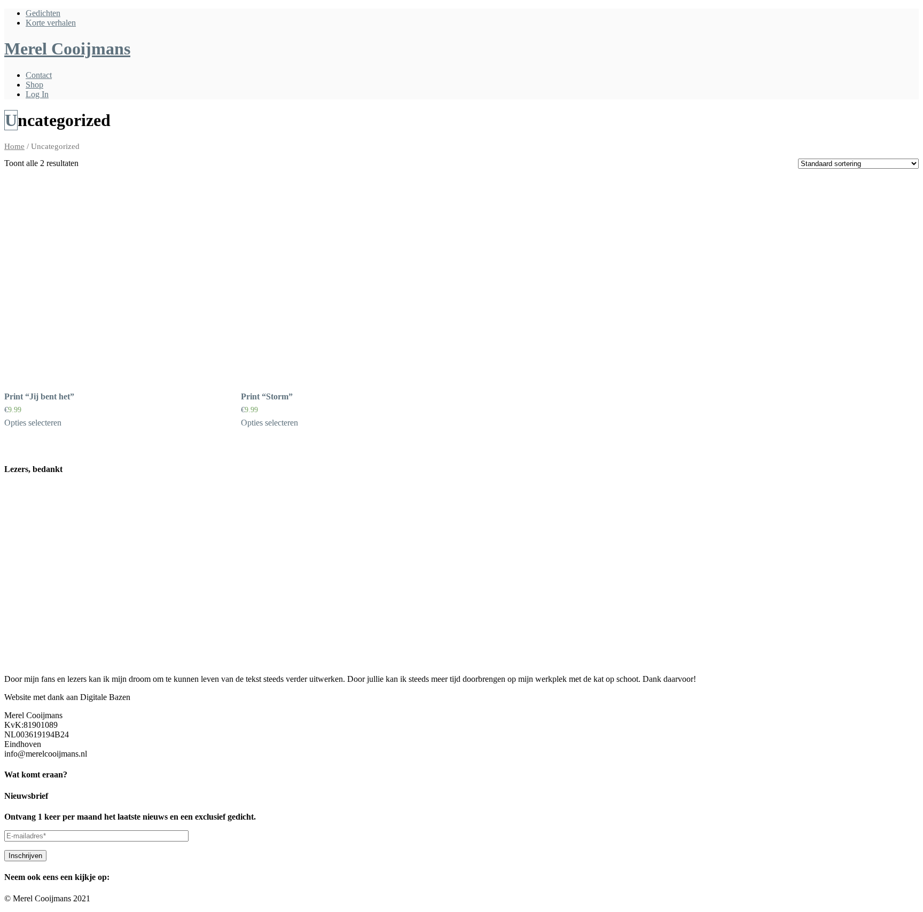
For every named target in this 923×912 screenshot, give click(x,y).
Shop (34, 84)
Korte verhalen (51, 22)
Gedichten (43, 13)
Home (14, 146)
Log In (37, 94)
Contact (39, 75)
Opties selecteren (32, 422)
